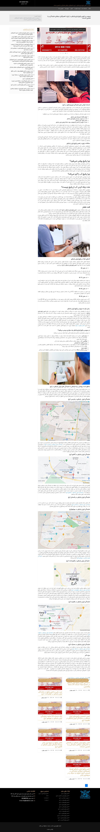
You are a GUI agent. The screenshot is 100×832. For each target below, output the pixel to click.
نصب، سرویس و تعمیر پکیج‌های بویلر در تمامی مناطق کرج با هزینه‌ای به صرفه (22, 72)
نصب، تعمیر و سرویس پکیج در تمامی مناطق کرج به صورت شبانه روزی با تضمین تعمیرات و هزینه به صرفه (22, 37)
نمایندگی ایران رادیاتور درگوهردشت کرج (81, 590)
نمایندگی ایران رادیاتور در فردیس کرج (53, 445)
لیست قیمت (77, 9)
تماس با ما (60, 9)
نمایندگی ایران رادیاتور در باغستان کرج (81, 505)
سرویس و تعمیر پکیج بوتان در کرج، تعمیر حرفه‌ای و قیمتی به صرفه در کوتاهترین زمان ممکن (22, 41)
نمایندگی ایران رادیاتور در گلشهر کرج (74, 493)
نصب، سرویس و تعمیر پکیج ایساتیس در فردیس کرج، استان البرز (22, 85)
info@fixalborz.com (27, 801)
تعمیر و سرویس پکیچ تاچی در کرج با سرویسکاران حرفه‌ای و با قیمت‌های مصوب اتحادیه (21, 52)
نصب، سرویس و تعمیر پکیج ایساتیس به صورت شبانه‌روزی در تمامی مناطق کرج (23, 64)
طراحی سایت (50, 829)
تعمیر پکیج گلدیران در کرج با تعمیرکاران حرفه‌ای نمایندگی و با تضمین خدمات (21, 68)
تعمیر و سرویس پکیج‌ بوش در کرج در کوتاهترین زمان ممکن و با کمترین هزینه (22, 56)
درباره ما (67, 9)
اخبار (72, 9)
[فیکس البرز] (88, 3)
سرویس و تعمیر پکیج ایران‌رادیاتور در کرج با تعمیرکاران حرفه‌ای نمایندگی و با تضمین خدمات (22, 33)
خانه (90, 9)
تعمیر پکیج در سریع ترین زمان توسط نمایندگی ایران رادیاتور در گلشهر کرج (69, 30)
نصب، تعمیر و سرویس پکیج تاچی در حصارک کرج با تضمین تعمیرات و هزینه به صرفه (22, 75)
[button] (60, 53)
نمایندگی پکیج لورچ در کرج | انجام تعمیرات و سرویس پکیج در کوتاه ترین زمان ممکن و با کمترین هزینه (22, 45)
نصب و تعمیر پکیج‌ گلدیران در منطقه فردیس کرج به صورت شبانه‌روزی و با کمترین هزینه (22, 81)
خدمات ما (84, 9)
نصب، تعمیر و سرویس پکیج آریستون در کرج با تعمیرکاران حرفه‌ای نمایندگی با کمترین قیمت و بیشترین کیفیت (21, 60)
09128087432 (23, 2)
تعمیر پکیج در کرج (80, 326)
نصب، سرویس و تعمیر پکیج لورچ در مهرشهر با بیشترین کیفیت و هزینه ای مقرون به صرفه (21, 89)
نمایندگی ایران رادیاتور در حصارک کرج (81, 649)
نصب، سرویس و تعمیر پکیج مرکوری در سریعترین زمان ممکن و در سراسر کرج (22, 49)
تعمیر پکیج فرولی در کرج (28, 79)
